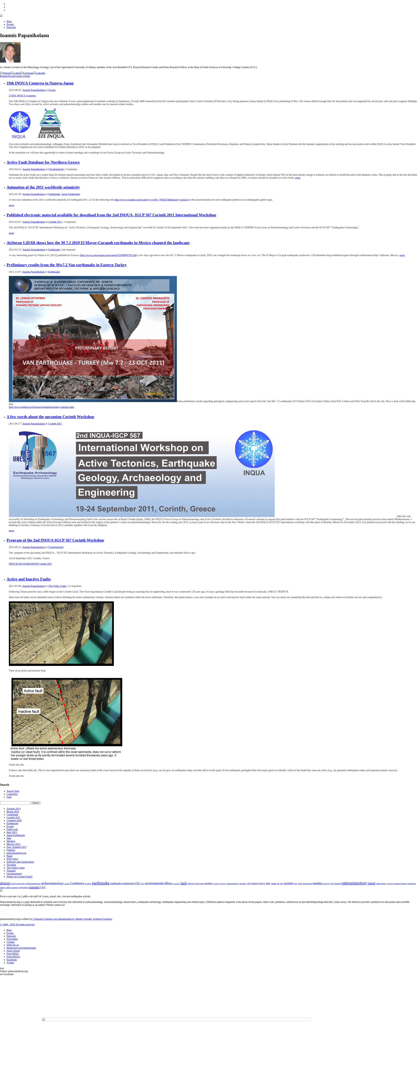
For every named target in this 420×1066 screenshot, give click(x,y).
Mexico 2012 (13, 844)
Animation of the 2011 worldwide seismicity (43, 187)
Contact (11, 942)
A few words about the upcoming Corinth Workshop (50, 417)
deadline (88, 884)
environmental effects (158, 883)
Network (11, 27)
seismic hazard (400, 883)
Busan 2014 (13, 811)
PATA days (12, 858)
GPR (249, 884)
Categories (12, 794)
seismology (411, 884)
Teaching (11, 864)
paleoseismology (354, 883)
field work (199, 883)
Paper (9, 856)
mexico (326, 883)
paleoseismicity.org (16, 853)
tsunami (34, 887)
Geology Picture (219, 884)
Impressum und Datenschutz (21, 947)
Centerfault (12, 814)
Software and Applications (20, 861)
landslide (288, 883)
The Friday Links (57, 586)
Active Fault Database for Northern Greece (43, 162)
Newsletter (12, 939)
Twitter (10, 962)
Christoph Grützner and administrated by (72, 919)
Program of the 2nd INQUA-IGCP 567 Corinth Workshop (55, 540)
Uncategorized (55, 169)
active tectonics (18, 883)
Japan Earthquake (71, 194)
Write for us (13, 945)
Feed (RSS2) (13, 956)
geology (208, 883)
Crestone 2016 (14, 820)
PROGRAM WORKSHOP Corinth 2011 (30, 563)
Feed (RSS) (13, 953)
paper (372, 883)
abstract (5, 883)
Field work (12, 829)
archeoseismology (52, 883)
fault (183, 883)
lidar (295, 884)
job (278, 883)
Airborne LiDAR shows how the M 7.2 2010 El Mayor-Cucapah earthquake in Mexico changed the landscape (98, 243)
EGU (142, 884)
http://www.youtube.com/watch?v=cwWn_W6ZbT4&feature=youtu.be (152, 199)
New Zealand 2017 (17, 847)
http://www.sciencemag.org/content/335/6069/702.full (108, 255)
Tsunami (11, 870)
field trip (191, 883)
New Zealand (336, 883)
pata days (381, 883)
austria (66, 884)
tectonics (23, 887)
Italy (268, 883)
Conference (77, 883)
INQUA (262, 883)
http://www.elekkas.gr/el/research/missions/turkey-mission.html (41, 407)
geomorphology (232, 883)
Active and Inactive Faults (29, 579)
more (297, 177)
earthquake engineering (122, 883)
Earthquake (54, 194)
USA (43, 887)
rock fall (390, 884)
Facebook (12, 959)
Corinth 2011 (55, 221)
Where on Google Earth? (19, 876)
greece (254, 883)
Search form (13, 791)
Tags (9, 797)
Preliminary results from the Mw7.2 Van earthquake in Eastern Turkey (67, 265)
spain (2, 887)
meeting (318, 883)
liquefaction (307, 884)
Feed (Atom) (13, 950)
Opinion (11, 850)
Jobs (9, 838)
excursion (176, 884)
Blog (9, 21)
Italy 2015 (12, 832)
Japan (273, 883)
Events (10, 24)
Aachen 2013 (14, 808)
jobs (281, 883)
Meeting (11, 841)
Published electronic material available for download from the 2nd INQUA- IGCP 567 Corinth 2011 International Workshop (111, 215)
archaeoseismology (33, 884)
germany (242, 884)
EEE (137, 883)
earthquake (101, 883)
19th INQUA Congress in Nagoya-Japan (40, 83)
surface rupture (12, 887)
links (300, 883)
